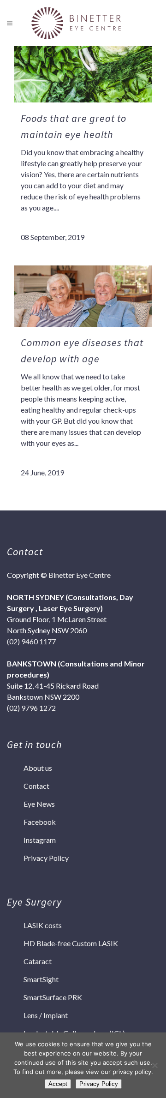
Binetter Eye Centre (79, 574)
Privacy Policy (46, 857)
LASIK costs (43, 925)
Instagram (40, 839)
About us (38, 767)
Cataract (38, 961)
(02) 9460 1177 (31, 641)
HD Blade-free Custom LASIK (71, 943)
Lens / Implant (46, 1015)
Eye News (39, 803)
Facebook (40, 821)
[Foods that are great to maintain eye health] (83, 71)
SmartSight (41, 979)
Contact (36, 785)
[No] (154, 1065)
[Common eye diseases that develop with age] (83, 296)
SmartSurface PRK (53, 997)
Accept (57, 1083)
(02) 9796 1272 (31, 707)
